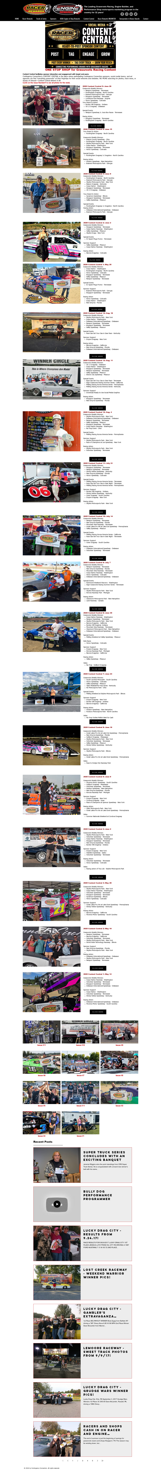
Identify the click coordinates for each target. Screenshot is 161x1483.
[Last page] (102, 1461)
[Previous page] (68, 1461)
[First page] (63, 1461)
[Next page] (97, 1461)
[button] (41, 1035)
